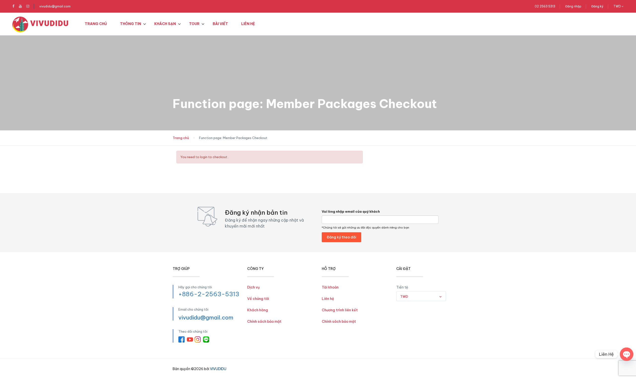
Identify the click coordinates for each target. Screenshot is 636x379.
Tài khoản (330, 287)
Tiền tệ (402, 287)
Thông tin (130, 24)
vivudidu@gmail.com (55, 6)
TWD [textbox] (404, 296)
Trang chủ (96, 24)
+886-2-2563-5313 (208, 294)
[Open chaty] (626, 354)
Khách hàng (257, 310)
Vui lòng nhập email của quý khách (351, 211)
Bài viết (220, 24)
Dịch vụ (253, 287)
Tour (194, 24)
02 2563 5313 (545, 6)
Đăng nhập (573, 6)
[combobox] (421, 296)
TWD (617, 6)
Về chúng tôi (258, 298)
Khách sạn (165, 24)
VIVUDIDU (218, 369)
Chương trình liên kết (340, 310)
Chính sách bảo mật (264, 321)
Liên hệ (248, 24)
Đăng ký (597, 6)
